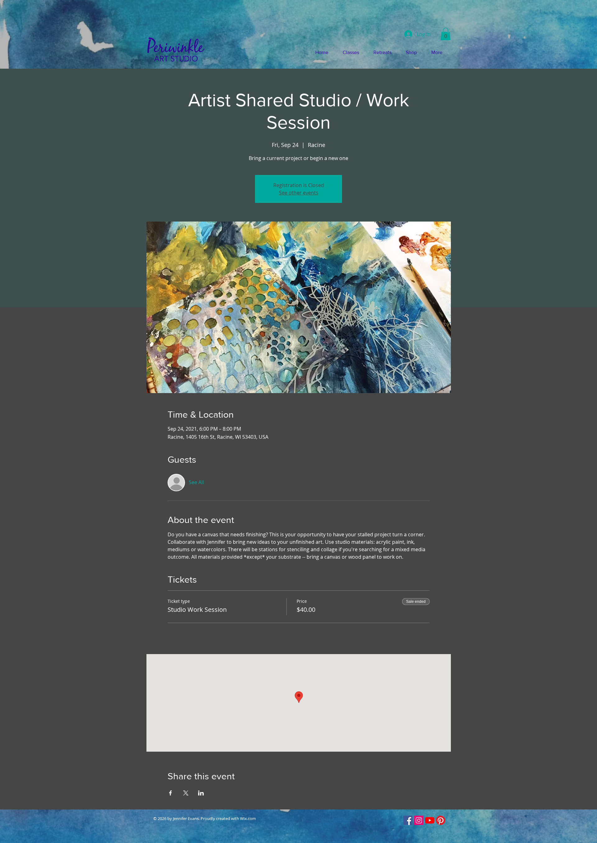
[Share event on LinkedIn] (201, 792)
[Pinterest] (440, 820)
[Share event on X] (186, 792)
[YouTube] (429, 820)
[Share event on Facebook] (171, 792)
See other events (298, 192)
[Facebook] (408, 820)
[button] (445, 34)
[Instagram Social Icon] (418, 820)
